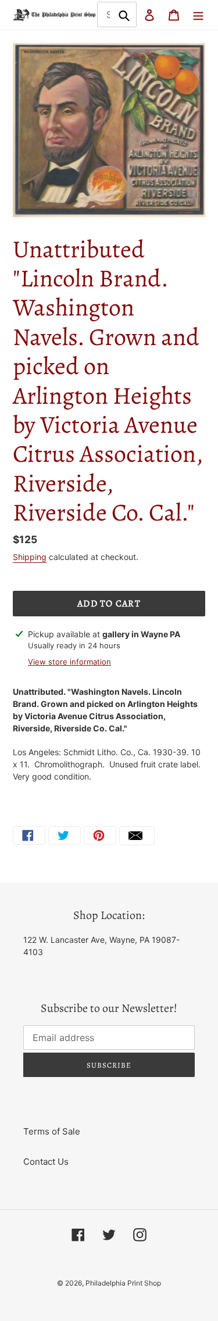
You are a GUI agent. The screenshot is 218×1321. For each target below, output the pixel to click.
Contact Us (46, 1161)
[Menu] (198, 14)
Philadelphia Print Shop (123, 1283)
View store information (69, 661)
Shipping (30, 557)
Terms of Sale (51, 1131)
